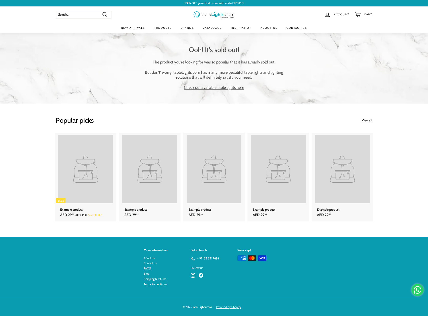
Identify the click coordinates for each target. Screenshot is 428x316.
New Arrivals (133, 27)
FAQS (147, 268)
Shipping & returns (155, 279)
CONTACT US (296, 27)
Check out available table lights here (214, 87)
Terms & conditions (155, 284)
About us (149, 258)
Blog (146, 273)
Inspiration (241, 27)
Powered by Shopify (228, 307)
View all (367, 120)
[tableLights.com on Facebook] (201, 275)
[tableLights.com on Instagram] (193, 275)
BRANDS (187, 27)
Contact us (150, 263)
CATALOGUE (212, 27)
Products (163, 27)
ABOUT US (269, 27)
